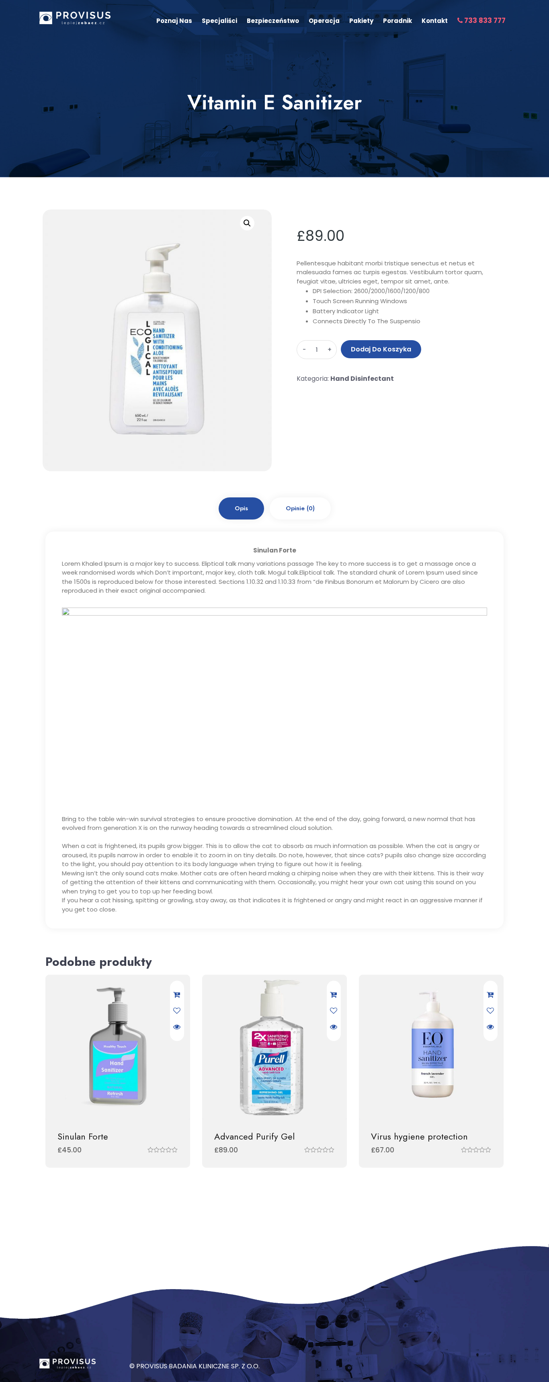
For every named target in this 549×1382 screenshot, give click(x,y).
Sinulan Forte (82, 1136)
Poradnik (397, 20)
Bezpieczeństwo (273, 20)
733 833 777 (484, 20)
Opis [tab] (241, 508)
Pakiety (361, 20)
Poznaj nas (174, 20)
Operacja (324, 20)
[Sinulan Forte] (117, 1047)
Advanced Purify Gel (254, 1136)
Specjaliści (219, 20)
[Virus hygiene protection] (431, 1047)
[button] (247, 223)
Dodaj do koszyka (381, 349)
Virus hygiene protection (419, 1136)
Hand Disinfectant (362, 378)
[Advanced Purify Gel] (274, 1047)
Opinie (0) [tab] (300, 508)
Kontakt (435, 20)
